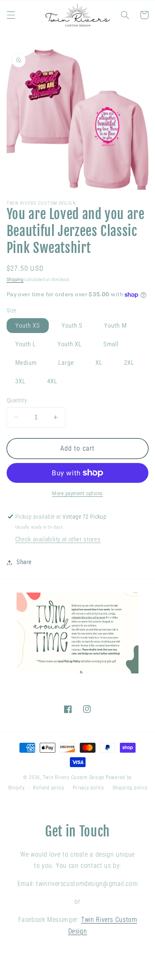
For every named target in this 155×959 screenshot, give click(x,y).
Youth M (115, 325)
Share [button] (24, 562)
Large (66, 362)
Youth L (25, 344)
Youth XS (27, 325)
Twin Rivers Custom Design (74, 777)
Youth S (72, 325)
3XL (20, 381)
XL (99, 362)
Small (111, 344)
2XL (129, 362)
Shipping (15, 279)
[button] (10, 14)
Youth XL (69, 344)
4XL (52, 381)
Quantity (17, 400)
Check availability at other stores (57, 539)
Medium (26, 362)
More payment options (77, 493)
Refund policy (48, 788)
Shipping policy (129, 788)
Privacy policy (88, 788)
